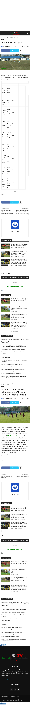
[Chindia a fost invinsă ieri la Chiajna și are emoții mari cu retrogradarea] (5, 246)
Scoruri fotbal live (15, 287)
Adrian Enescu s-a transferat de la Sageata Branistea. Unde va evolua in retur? (19, 308)
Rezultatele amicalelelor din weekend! (16, 349)
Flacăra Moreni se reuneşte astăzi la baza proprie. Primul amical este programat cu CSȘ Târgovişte (19, 253)
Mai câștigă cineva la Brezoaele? (13, 373)
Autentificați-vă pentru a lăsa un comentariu (15, 277)
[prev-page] (2, 268)
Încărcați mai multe (14, 331)
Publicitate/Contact (10, 367)
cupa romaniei (4, 265)
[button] (2, 33)
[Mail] (15, 689)
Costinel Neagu (8, 46)
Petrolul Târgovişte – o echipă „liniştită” (14, 364)
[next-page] (5, 268)
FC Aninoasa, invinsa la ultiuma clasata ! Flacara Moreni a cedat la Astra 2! (7, 212)
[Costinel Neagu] (2, 46)
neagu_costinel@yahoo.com (12, 679)
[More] (20, 50)
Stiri (5, 37)
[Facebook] (11, 689)
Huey (2, 367)
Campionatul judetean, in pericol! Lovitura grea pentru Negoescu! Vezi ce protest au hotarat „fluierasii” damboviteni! (14, 341)
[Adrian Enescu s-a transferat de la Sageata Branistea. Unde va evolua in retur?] (5, 309)
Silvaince (3, 345)
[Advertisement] (15, 16)
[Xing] (15, 234)
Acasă (2, 37)
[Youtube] (18, 689)
